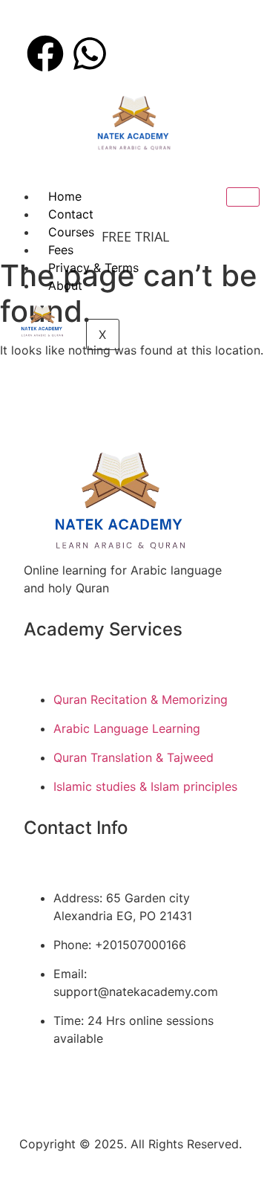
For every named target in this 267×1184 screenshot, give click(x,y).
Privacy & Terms (93, 267)
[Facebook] (45, 53)
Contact (70, 214)
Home (65, 196)
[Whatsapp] (89, 53)
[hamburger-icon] (243, 197)
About (65, 285)
